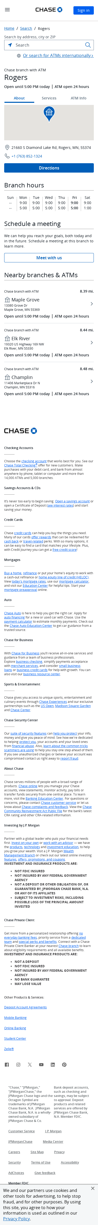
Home (9, 28)
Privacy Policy (16, 1219)
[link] (6, 1065)
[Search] (88, 45)
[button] (93, 1188)
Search (26, 28)
